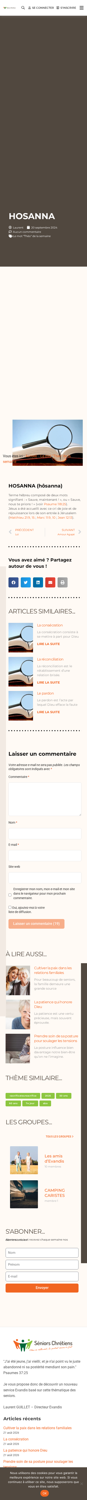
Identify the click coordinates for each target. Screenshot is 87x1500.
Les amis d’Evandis (54, 1159)
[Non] (81, 1483)
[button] (13, 582)
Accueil (31, 456)
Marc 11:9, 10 (46, 518)
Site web (14, 867)
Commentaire (18, 777)
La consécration (50, 625)
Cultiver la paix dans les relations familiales (37, 1428)
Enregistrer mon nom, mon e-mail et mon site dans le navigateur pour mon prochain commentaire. (44, 893)
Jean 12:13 (64, 518)
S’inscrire (68, 7)
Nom (12, 822)
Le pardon (45, 693)
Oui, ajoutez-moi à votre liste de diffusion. (26, 910)
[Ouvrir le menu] (80, 8)
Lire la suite (48, 644)
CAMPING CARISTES (55, 1193)
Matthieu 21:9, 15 (22, 518)
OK (45, 1493)
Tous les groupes (58, 1136)
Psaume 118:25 (55, 504)
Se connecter (43, 7)
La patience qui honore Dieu (25, 1450)
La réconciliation (50, 659)
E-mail (13, 845)
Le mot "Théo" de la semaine (32, 236)
